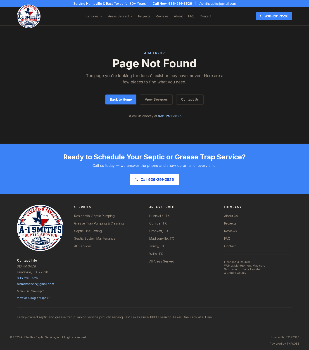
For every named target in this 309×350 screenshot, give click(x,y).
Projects (144, 16)
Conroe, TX (158, 223)
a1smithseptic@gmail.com (217, 3)
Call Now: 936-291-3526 (172, 3)
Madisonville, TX (161, 238)
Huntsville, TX (159, 216)
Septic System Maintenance (95, 238)
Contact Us (190, 99)
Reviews (162, 16)
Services (92, 16)
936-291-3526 (276, 16)
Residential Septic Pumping (94, 216)
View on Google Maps (31, 298)
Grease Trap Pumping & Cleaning (99, 223)
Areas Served (118, 16)
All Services (83, 246)
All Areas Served (161, 261)
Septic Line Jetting (88, 231)
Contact (205, 16)
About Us (231, 216)
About (178, 16)
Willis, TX (156, 254)
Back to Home (121, 99)
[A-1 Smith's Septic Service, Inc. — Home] (28, 16)
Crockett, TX (159, 231)
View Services (156, 99)
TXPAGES (293, 343)
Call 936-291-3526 (157, 179)
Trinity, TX (156, 246)
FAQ (191, 16)
